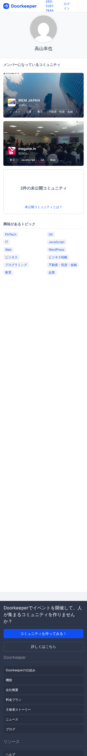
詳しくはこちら (43, 646)
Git (42, 160)
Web (53, 160)
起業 (29, 111)
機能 (9, 680)
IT (6, 242)
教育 (40, 111)
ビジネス (15, 111)
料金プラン (13, 699)
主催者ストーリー (18, 709)
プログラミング (16, 265)
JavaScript (28, 160)
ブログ (10, 729)
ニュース (12, 719)
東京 (12, 160)
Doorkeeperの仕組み (20, 670)
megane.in (27, 148)
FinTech (10, 234)
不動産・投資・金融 (61, 111)
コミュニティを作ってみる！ (43, 633)
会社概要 (12, 690)
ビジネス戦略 (58, 257)
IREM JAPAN (29, 100)
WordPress (56, 249)
